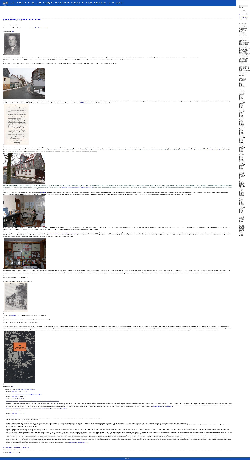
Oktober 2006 (241, 217)
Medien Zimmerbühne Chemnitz (243, 24)
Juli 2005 (240, 231)
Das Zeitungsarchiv (242, 79)
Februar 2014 (241, 143)
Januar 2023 (241, 99)
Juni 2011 (241, 167)
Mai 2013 (241, 151)
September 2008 (242, 197)
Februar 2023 (241, 98)
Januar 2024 (241, 92)
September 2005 (242, 229)
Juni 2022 (241, 105)
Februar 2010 (241, 181)
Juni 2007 (241, 210)
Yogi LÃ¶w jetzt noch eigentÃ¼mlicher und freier (244, 68)
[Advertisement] (118, 11)
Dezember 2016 (242, 117)
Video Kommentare (242, 25)
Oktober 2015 (241, 126)
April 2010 (241, 179)
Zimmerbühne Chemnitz (243, 25)
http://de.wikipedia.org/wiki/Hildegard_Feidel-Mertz (25, 389)
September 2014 (242, 137)
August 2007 (241, 208)
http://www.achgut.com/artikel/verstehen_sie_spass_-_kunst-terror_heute (28, 394)
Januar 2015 (241, 134)
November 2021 (242, 111)
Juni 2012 (241, 156)
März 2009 (241, 191)
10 (247, 14)
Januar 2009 (241, 193)
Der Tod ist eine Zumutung (243, 35)
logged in (10, 452)
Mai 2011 (241, 168)
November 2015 (242, 125)
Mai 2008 (241, 200)
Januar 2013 (241, 154)
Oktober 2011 (241, 163)
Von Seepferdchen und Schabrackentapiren (243, 34)
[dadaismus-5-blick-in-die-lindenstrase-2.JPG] (24, 98)
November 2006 (242, 216)
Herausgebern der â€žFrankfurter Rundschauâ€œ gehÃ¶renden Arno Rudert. (77, 187)
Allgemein (10, 20)
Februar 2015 (241, 133)
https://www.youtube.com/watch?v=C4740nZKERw (78, 442)
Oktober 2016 (241, 118)
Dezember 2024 (242, 90)
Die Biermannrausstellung (243, 28)
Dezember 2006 (242, 215)
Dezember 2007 (242, 205)
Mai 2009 (241, 189)
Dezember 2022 (242, 100)
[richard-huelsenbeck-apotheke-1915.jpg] (16, 311)
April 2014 (241, 141)
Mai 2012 (241, 157)
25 (239, 18)
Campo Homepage (242, 78)
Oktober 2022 (241, 101)
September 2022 (242, 102)
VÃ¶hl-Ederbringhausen (85, 102)
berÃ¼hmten (208, 149)
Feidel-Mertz (43, 192)
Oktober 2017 (241, 112)
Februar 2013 (241, 153)
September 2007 (242, 207)
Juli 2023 (240, 95)
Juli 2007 (240, 209)
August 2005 (241, 230)
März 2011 (241, 170)
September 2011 (242, 164)
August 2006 (241, 219)
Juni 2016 (241, 120)
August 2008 (241, 197)
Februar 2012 (241, 160)
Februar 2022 (241, 109)
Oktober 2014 (241, 136)
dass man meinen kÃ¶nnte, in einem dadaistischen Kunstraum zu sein (62, 233)
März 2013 (241, 153)
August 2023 (241, 94)
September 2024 (242, 91)
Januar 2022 (241, 109)
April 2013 (241, 152)
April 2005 (241, 233)
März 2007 (241, 213)
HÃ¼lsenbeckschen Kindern (217, 149)
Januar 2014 (241, 144)
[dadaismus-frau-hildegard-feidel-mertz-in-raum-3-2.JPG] (24, 226)
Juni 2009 (241, 188)
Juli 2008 (240, 198)
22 (245, 17)
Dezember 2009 (242, 183)
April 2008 (241, 201)
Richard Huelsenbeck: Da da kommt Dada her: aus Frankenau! (22, 19)
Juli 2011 (240, 166)
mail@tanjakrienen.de (13, 315)
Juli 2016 (240, 119)
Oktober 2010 (241, 174)
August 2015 (241, 127)
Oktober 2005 (241, 228)
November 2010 (242, 173)
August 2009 (241, 187)
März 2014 (241, 142)
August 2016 (241, 118)
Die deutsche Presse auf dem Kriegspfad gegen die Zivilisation (243, 61)
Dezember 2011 (242, 162)
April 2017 (241, 114)
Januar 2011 (241, 171)
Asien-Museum (43, 149)
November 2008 (242, 195)
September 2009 (242, 186)
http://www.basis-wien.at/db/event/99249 (13, 411)
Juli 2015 (240, 128)
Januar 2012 (241, 161)
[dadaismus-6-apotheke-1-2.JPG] (24, 183)
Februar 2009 (241, 192)
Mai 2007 (241, 211)
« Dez (240, 19)
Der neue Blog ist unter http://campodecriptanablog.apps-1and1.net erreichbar (67, 2)
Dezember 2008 (242, 194)
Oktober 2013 (241, 146)
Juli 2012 (240, 155)
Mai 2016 (241, 121)
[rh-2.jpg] (19, 382)
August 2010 (241, 176)
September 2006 (242, 218)
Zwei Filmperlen (242, 29)
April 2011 (241, 169)
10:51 (26, 444)
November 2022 (242, 100)
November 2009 (242, 184)
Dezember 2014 (242, 135)
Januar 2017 (241, 116)
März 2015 (241, 132)
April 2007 (241, 212)
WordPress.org (241, 87)
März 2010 (241, 180)
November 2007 (242, 206)
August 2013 (241, 148)
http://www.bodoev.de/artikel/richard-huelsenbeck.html (163, 406)
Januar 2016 (241, 124)
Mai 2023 (241, 96)
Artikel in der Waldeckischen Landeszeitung (39, 27)
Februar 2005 (241, 235)
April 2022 (241, 107)
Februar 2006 (241, 224)
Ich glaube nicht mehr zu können (243, 31)
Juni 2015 (241, 129)
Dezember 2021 (242, 110)
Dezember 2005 (242, 226)
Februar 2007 (241, 214)
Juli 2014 (240, 138)
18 (239, 17)
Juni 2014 (241, 139)
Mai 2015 (241, 130)
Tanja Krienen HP (242, 80)
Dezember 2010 (242, 172)
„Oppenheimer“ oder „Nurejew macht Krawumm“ (244, 27)
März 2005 (241, 234)
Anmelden (241, 84)
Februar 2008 (241, 203)
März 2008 (241, 202)
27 (242, 18)
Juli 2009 (240, 188)
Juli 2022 (240, 104)
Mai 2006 (241, 222)
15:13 (25, 413)
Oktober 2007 (241, 206)
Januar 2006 (241, 225)
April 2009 (241, 190)
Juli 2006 (240, 220)
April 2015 (241, 131)
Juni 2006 (241, 221)
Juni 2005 (241, 232)
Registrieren (241, 83)
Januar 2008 (241, 204)
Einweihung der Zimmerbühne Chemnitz (243, 33)
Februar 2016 (241, 123)
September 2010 (242, 175)
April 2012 (241, 158)
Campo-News (14, 391)
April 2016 (241, 122)
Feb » (247, 19)
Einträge (241, 85)
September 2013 (242, 147)
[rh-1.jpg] (16, 144)
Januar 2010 (241, 182)
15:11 (24, 396)
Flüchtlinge (247, 66)
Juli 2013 (240, 149)
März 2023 (241, 97)
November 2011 (242, 162)
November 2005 (242, 227)
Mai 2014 (241, 140)
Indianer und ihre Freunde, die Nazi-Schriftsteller (244, 73)
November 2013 (242, 145)
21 (243, 17)
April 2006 (241, 223)
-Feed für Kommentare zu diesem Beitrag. (13, 447)
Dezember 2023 (242, 93)
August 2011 (241, 165)
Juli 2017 (240, 113)
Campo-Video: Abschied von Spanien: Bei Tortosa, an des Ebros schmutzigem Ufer (244, 64)
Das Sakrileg (247, 42)
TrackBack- (26, 447)
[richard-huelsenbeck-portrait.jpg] (12, 54)
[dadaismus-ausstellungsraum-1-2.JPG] (25, 268)
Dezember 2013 (242, 144)
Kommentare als (242, 86)
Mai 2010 (241, 179)
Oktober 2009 (241, 185)
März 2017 (241, 115)
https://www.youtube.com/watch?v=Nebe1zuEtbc (15, 398)
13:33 (26, 391)
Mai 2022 (241, 106)
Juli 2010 (240, 177)
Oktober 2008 (241, 196)
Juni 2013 (241, 150)
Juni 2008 (241, 199)
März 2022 (241, 108)
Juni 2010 (241, 178)
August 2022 (241, 103)
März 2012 (241, 159)
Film (13, 31)
